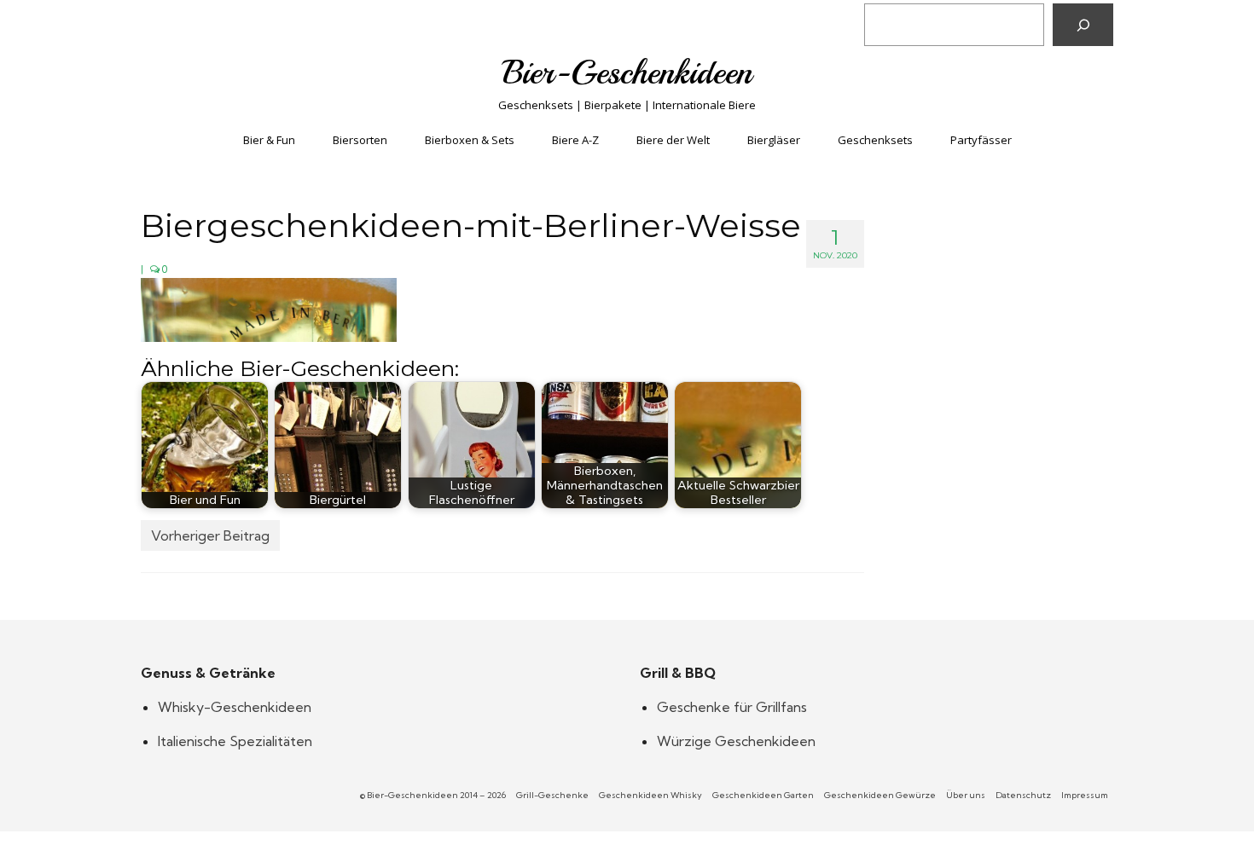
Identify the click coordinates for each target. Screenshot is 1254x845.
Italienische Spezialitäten (235, 741)
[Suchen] (1083, 24)
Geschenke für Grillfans (732, 706)
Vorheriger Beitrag (210, 535)
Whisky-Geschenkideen (234, 706)
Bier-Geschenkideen (627, 72)
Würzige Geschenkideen (736, 741)
